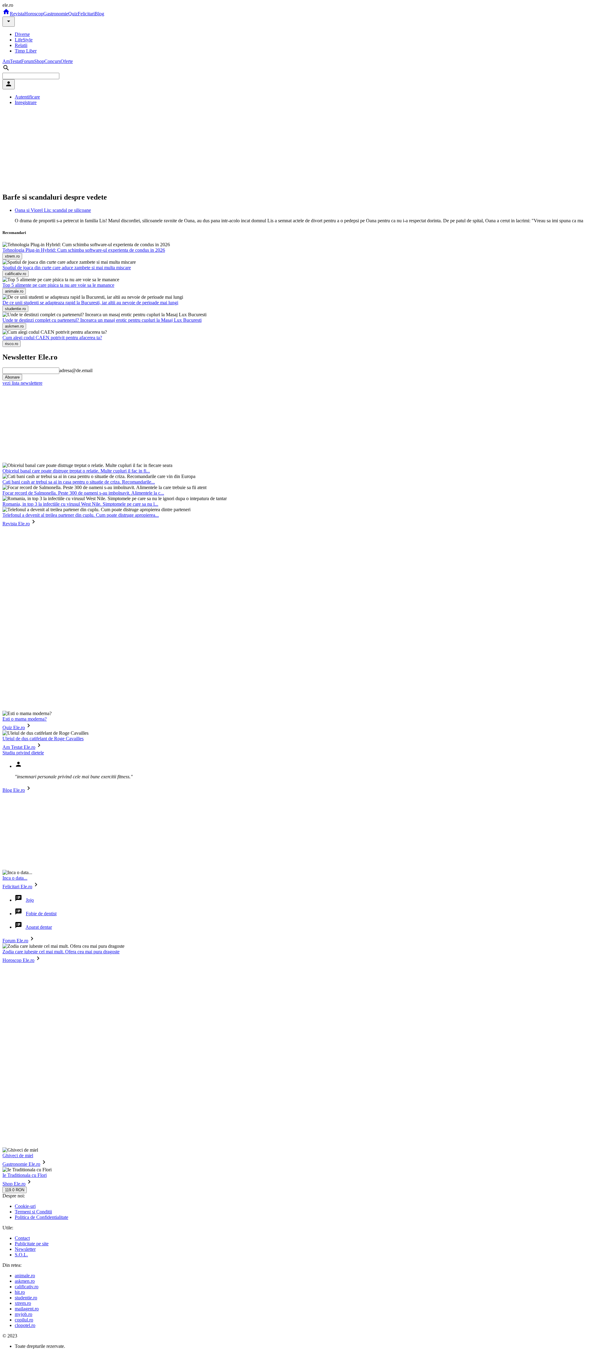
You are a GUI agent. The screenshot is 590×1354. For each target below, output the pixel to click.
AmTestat (11, 61)
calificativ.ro (26, 1286)
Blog (99, 13)
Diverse (22, 34)
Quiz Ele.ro (13, 727)
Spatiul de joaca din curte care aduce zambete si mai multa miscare (66, 267)
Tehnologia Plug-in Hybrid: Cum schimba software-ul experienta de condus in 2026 (83, 250)
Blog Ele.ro (13, 790)
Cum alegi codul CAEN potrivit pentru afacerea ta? (52, 337)
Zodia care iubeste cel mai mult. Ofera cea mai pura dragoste (61, 951)
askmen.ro (25, 1281)
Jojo (30, 900)
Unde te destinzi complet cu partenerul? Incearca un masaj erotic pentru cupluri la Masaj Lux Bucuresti (102, 320)
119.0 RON (14, 1190)
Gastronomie (55, 13)
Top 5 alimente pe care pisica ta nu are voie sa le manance (58, 285)
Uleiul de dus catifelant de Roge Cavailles (43, 738)
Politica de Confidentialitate (41, 1217)
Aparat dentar (39, 927)
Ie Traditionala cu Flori (24, 1175)
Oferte (67, 61)
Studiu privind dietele (23, 752)
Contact (22, 1238)
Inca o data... (14, 878)
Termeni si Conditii (33, 1211)
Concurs (52, 61)
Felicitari (86, 13)
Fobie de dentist (41, 913)
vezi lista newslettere (22, 383)
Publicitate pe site (32, 1243)
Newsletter (25, 1249)
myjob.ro (23, 1314)
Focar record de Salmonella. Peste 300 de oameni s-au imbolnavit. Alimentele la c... (83, 493)
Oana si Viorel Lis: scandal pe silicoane (53, 210)
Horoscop (33, 13)
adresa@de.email (75, 370)
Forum (27, 61)
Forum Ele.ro (15, 940)
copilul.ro (24, 1319)
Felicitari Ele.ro (17, 886)
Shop (39, 61)
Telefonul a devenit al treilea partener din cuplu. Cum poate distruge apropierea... (80, 515)
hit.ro (20, 1292)
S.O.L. (21, 1254)
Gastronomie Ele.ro (21, 1164)
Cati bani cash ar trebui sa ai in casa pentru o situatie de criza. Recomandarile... (78, 481)
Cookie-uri (25, 1206)
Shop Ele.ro (14, 1183)
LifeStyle (24, 39)
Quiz (73, 13)
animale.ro (25, 1275)
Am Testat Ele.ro (18, 747)
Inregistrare (26, 102)
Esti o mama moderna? (24, 719)
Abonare (12, 377)
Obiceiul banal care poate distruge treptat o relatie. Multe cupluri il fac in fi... (76, 470)
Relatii (21, 45)
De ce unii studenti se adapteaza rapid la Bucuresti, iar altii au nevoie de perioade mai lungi (90, 302)
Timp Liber (26, 50)
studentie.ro (26, 1297)
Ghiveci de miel (17, 1155)
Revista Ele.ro (16, 523)
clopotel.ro (25, 1325)
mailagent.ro (27, 1308)
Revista (17, 13)
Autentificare (27, 96)
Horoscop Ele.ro (18, 960)
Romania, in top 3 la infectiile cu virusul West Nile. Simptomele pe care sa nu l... (80, 504)
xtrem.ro (23, 1303)
